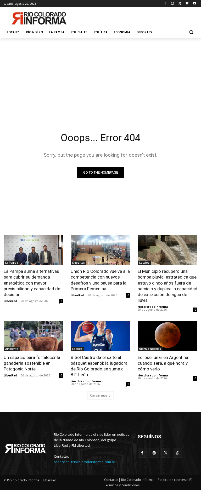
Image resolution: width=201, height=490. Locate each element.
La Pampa (11, 262)
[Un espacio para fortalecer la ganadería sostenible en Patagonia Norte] (33, 336)
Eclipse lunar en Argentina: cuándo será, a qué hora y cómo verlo (163, 363)
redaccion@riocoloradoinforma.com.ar (84, 461)
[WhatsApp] (177, 453)
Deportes (78, 262)
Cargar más (98, 395)
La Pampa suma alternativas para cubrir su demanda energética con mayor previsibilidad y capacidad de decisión (32, 283)
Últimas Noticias (150, 349)
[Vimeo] (187, 4)
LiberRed (10, 301)
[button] (191, 32)
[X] (180, 4)
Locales (144, 262)
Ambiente (11, 349)
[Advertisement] (100, 77)
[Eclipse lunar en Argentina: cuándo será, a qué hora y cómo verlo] (167, 336)
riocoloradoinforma (153, 307)
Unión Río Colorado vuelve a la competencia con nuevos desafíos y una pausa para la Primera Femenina (100, 280)
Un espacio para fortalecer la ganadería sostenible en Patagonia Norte (32, 363)
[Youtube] (194, 4)
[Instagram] (173, 4)
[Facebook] (165, 4)
